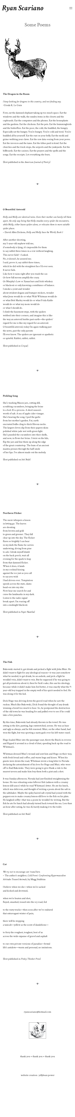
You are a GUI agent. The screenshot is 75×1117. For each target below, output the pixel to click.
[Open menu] (71, 8)
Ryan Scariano (22, 8)
